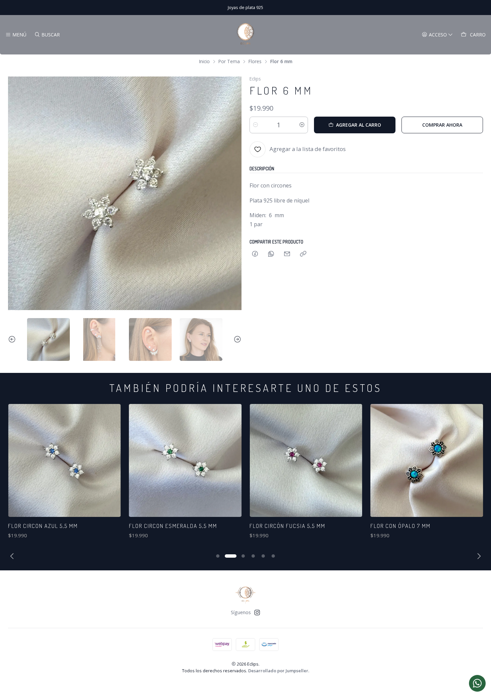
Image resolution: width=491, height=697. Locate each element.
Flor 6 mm (384, 525)
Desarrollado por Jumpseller (278, 671)
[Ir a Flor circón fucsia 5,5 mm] (185, 460)
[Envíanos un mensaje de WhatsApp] (477, 683)
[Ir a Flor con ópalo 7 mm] (306, 460)
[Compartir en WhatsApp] (271, 254)
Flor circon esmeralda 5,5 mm (52, 525)
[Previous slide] (13, 339)
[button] (218, 556)
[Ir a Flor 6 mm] (426, 460)
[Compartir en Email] (287, 254)
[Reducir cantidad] (255, 125)
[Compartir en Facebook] (255, 254)
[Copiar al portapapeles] (303, 254)
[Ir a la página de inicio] (245, 34)
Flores (255, 61)
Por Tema (229, 61)
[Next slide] (236, 339)
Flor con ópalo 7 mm (280, 525)
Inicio (204, 61)
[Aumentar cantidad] (302, 125)
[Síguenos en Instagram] (257, 612)
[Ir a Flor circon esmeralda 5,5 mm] (64, 460)
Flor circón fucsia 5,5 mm (167, 525)
